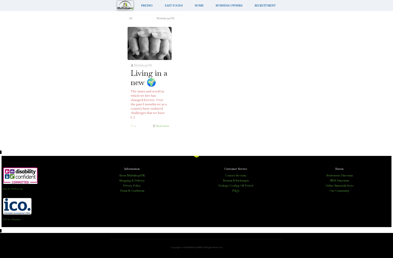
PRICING (147, 5)
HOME (199, 5)
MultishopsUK (166, 18)
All (130, 18)
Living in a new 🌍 (149, 77)
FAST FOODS (174, 5)
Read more (162, 126)
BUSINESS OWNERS (229, 5)
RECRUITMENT (265, 5)
